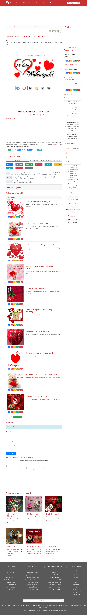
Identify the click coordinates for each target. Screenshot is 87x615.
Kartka (28, 114)
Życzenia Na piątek (32, 592)
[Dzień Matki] (33, 504)
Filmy (76, 582)
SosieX (68, 152)
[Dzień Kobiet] (53, 504)
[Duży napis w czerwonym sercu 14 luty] (34, 68)
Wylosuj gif (73, 47)
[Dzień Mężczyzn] (14, 504)
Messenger (19, 164)
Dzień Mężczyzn (70, 199)
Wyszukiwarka (76, 594)
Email (29, 168)
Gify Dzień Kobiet (52, 514)
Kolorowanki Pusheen (54, 575)
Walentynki (55, 144)
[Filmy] (46, 2)
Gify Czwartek (51, 546)
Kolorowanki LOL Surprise (54, 584)
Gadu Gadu (58, 164)
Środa (67, 196)
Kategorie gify (71, 165)
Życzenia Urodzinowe (32, 572)
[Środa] (14, 536)
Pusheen (78, 219)
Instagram (38, 164)
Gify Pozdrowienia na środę (11, 580)
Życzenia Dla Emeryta (32, 584)
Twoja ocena (9, 435)
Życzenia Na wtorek (33, 582)
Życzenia (31, 3)
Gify (25, 3)
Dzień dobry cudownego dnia (71, 55)
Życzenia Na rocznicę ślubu (32, 575)
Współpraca (76, 589)
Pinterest (19, 168)
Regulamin (76, 584)
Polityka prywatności (76, 592)
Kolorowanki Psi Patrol (54, 587)
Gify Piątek (11, 589)
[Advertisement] (43, 14)
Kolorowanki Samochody (54, 582)
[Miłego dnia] (33, 536)
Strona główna (76, 570)
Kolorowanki (40, 3)
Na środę (69, 207)
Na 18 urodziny (77, 209)
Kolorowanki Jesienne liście (54, 580)
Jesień (74, 219)
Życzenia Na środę (32, 570)
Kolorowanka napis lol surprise (71, 85)
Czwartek (77, 196)
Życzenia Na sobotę (33, 589)
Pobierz (20, 114)
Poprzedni (30, 55)
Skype (9, 168)
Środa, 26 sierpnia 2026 (73, 101)
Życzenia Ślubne (33, 587)
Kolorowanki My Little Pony (54, 570)
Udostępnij (46, 114)
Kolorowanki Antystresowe (54, 592)
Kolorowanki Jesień (54, 572)
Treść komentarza (10, 442)
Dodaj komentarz (11, 453)
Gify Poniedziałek (11, 587)
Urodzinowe (75, 207)
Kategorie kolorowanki (71, 169)
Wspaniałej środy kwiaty (71, 69)
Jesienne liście (74, 222)
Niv (68, 157)
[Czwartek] (53, 536)
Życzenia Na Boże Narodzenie (32, 580)
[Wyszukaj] (78, 3)
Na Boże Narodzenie (69, 209)
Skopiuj (18, 160)
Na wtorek (72, 212)
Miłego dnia (72, 196)
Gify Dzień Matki (33, 514)
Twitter (48, 164)
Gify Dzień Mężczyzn (11, 515)
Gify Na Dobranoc (10, 577)
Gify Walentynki (17, 417)
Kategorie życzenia (71, 167)
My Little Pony (68, 219)
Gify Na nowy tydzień (11, 592)
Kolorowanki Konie (54, 577)
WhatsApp (29, 164)
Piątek (76, 199)
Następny (37, 55)
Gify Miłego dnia (33, 546)
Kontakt (76, 587)
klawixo (68, 148)
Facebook (9, 164)
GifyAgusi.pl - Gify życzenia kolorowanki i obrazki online (43, 610)
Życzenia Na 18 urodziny (33, 577)
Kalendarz (76, 580)
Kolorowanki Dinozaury (54, 589)
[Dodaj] (48, 2)
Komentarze (37, 114)
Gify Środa (11, 546)
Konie (69, 222)
